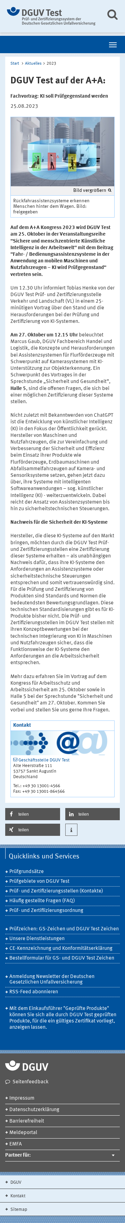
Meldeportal (23, 1132)
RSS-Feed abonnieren (33, 992)
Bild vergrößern (89, 190)
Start (14, 64)
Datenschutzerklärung (34, 1109)
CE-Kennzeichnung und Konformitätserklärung (60, 948)
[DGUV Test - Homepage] (51, 16)
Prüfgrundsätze (26, 871)
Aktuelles (33, 64)
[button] (32, 814)
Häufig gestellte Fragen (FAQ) (42, 901)
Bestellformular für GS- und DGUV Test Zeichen (61, 958)
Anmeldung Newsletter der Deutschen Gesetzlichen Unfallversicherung (51, 979)
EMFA (15, 1144)
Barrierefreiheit (26, 1121)
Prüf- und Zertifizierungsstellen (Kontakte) (56, 891)
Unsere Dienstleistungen (37, 938)
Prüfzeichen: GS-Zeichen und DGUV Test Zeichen (64, 929)
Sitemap (18, 1209)
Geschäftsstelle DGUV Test (43, 760)
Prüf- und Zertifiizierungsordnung (46, 910)
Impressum (21, 1098)
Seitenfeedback (30, 1082)
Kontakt (17, 1196)
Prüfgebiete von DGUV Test (39, 881)
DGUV (15, 1182)
